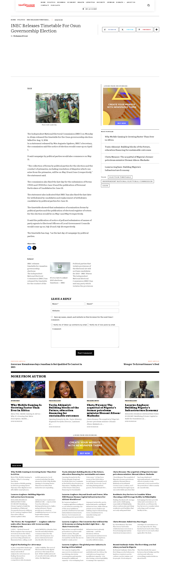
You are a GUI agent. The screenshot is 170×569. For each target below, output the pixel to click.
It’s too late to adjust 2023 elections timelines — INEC (59, 280)
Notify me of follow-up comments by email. (70, 325)
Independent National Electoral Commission (127, 181)
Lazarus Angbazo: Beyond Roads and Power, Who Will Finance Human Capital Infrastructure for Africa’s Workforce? (85, 496)
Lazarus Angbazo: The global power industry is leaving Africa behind (84, 545)
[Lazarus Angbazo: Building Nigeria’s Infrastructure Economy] (142, 389)
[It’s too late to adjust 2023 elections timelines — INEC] (60, 268)
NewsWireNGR (16, 421)
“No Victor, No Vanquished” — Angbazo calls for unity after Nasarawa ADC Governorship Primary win (33, 524)
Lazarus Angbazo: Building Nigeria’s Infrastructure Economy (123, 168)
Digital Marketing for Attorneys (26, 544)
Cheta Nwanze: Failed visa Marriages (130, 521)
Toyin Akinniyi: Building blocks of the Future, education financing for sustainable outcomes (64, 410)
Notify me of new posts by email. (102, 325)
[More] (156, 29)
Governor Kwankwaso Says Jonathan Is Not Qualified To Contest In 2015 (46, 365)
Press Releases (55, 401)
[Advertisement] (85, 57)
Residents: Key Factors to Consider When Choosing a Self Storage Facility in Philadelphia (134, 495)
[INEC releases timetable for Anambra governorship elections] (38, 273)
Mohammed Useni (20, 36)
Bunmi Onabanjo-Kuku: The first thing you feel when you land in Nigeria (134, 545)
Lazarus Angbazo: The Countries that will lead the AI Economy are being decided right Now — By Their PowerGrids (85, 524)
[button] (148, 5)
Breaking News (93, 401)
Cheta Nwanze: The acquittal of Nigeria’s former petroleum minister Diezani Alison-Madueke (129, 158)
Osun (105, 185)
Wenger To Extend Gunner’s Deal (141, 364)
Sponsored (15, 401)
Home (13, 20)
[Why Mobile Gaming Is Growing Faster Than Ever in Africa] (28, 389)
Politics (21, 20)
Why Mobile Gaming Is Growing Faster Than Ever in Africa (26, 408)
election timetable (120, 177)
